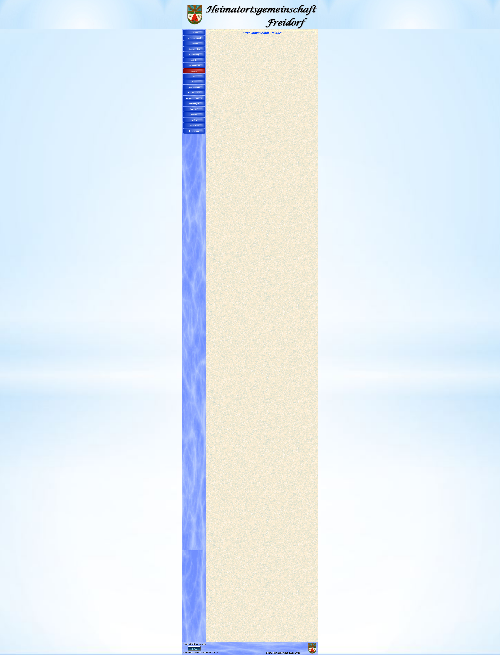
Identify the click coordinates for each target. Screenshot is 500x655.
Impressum (194, 126)
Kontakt (194, 115)
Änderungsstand (194, 38)
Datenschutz (194, 131)
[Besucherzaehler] (194, 650)
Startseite (194, 33)
